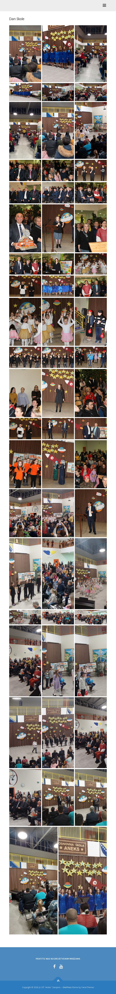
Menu (104, 5)
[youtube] (61, 966)
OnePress (67, 987)
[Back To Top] (58, 981)
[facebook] (54, 966)
